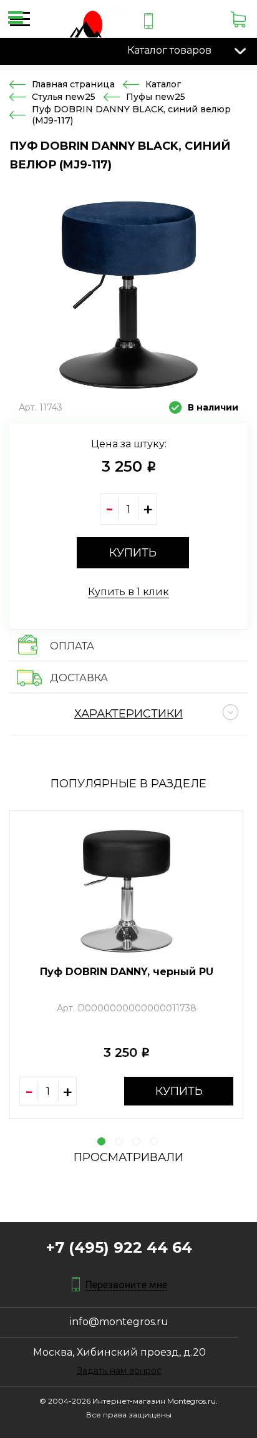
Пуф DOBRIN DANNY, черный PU (126, 972)
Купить (179, 1091)
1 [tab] (101, 1141)
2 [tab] (119, 1141)
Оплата (72, 646)
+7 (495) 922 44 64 (119, 1247)
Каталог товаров (169, 50)
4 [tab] (154, 1141)
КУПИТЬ (133, 553)
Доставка (79, 678)
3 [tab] (136, 1141)
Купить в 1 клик (128, 592)
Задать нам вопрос (119, 1370)
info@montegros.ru (119, 1322)
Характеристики (128, 714)
